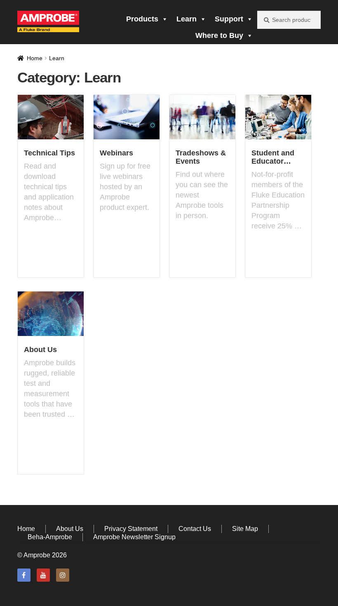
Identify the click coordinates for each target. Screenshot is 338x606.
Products (142, 19)
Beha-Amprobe (50, 536)
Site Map (245, 528)
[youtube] (43, 575)
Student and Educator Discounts (272, 161)
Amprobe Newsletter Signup (134, 536)
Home (34, 58)
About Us (40, 349)
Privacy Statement (130, 528)
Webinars (116, 153)
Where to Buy (219, 35)
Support (229, 19)
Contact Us (194, 528)
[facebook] (24, 575)
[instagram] (62, 575)
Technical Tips (49, 153)
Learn (186, 19)
